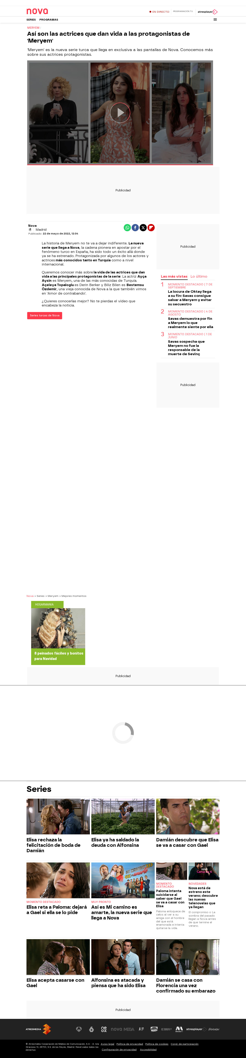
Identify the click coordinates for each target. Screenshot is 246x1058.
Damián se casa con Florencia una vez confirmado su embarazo (185, 985)
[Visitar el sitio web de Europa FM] (166, 1029)
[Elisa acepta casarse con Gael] (58, 957)
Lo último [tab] (199, 276)
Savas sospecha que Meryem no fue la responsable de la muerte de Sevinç (186, 348)
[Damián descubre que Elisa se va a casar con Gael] (188, 817)
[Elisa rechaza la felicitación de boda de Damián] (58, 817)
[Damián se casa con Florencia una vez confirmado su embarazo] (188, 957)
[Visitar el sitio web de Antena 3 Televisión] (78, 1029)
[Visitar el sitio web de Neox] (104, 1029)
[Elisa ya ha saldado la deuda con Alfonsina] (123, 817)
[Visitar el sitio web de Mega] (129, 1029)
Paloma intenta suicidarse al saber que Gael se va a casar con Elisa (170, 898)
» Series (39, 595)
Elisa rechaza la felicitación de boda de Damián (53, 845)
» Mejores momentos (72, 595)
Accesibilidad (148, 1049)
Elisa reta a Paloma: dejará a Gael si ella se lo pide (56, 909)
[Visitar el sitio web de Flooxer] (214, 1029)
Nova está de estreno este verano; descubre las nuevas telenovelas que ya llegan (203, 897)
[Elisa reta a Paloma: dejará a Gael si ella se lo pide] (58, 880)
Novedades (197, 883)
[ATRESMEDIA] (38, 1029)
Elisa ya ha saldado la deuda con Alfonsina (115, 842)
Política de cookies (156, 1044)
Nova (29, 595)
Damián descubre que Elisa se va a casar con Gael (187, 842)
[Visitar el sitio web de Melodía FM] (179, 1029)
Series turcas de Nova (44, 315)
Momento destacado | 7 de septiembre (190, 286)
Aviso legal (107, 1044)
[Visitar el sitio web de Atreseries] (141, 1029)
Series (31, 19)
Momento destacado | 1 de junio (190, 336)
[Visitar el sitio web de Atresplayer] (196, 1029)
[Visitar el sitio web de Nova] (116, 1029)
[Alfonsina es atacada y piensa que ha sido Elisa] (123, 957)
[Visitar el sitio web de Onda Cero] (154, 1029)
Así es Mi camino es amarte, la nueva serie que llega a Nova (121, 912)
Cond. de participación (184, 1044)
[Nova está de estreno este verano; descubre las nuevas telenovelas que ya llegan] (204, 871)
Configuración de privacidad (119, 1049)
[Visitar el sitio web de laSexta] (91, 1029)
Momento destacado (43, 902)
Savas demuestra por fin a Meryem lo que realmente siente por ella (190, 323)
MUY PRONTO (101, 902)
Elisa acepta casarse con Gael (55, 982)
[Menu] (215, 19)
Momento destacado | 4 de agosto (190, 313)
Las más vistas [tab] (174, 276)
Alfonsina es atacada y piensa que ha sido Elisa (118, 982)
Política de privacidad (130, 1044)
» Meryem (52, 595)
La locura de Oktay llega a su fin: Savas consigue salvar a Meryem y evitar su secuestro (190, 298)
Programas (48, 19)
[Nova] (48, 11)
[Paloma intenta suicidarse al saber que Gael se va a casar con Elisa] (171, 871)
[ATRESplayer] (208, 12)
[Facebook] (30, 229)
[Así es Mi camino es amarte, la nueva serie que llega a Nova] (123, 880)
